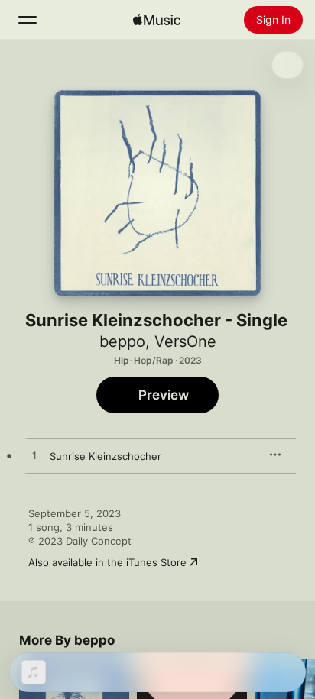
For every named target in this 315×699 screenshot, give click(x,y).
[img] (156, 20)
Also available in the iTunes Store (107, 562)
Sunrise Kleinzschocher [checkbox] (105, 456)
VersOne (185, 341)
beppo (122, 341)
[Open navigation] (27, 20)
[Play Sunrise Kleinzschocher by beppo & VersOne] (34, 456)
